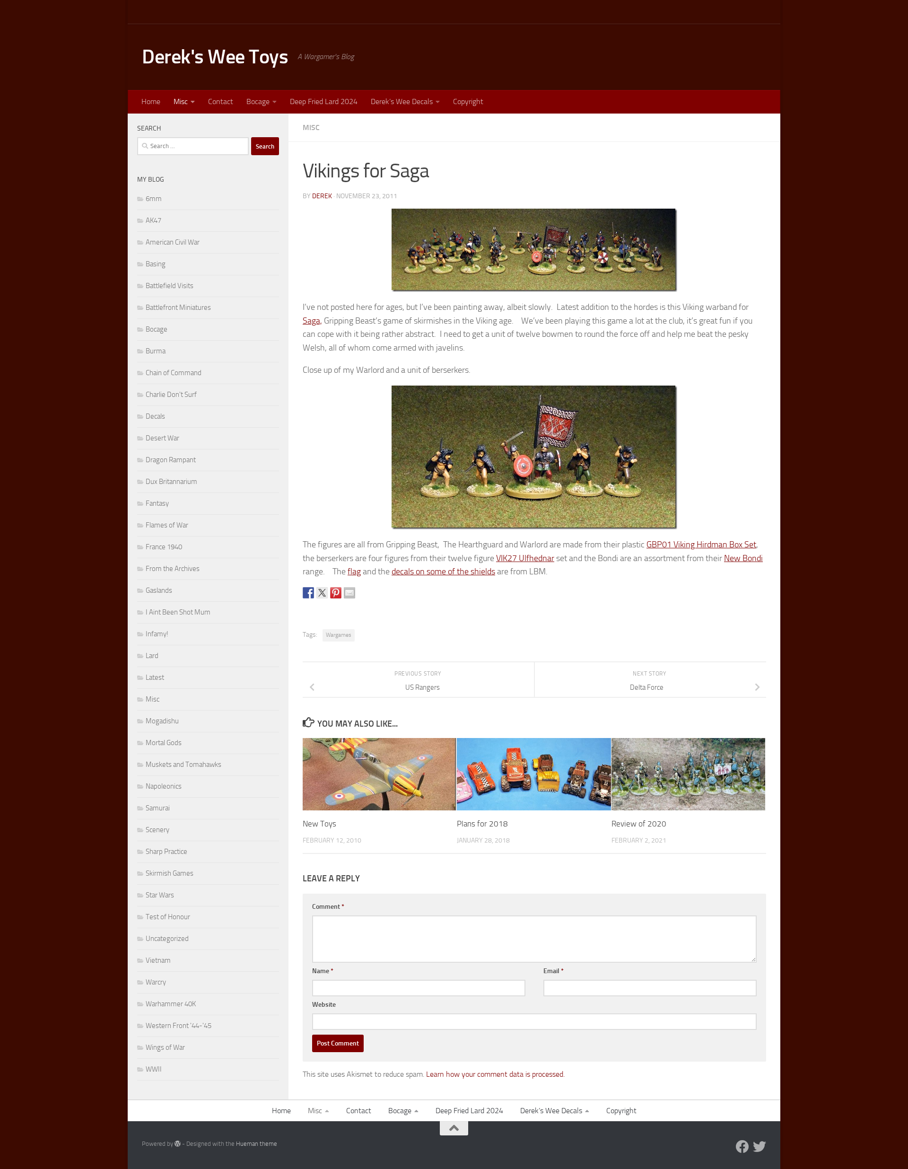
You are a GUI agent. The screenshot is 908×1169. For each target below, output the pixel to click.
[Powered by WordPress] (178, 1144)
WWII (154, 1069)
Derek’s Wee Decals (402, 101)
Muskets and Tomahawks (183, 764)
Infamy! (157, 634)
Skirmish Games (169, 873)
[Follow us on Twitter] (759, 1146)
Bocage (258, 101)
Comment (328, 907)
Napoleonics (164, 786)
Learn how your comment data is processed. (495, 1074)
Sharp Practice (166, 851)
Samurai (158, 808)
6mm (154, 198)
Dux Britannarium (171, 481)
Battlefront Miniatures (178, 307)
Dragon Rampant (171, 460)
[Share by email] (349, 592)
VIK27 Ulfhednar (525, 558)
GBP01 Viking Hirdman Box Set (701, 544)
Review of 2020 (638, 823)
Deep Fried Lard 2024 (324, 101)
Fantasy (157, 503)
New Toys (319, 823)
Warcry (156, 982)
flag (354, 571)
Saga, (312, 321)
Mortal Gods (164, 742)
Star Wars (160, 895)
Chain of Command (173, 373)
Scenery (157, 830)
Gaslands (159, 590)
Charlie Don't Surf (171, 394)
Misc (181, 101)
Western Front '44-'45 (178, 1025)
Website (324, 1005)
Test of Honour (168, 917)
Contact (220, 101)
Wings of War (165, 1047)
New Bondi (743, 558)
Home (150, 101)
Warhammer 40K (171, 1004)
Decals (155, 416)
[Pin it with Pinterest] (335, 592)
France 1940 (164, 547)
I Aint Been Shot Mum (178, 612)
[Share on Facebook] (308, 592)
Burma (156, 351)
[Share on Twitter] (322, 592)
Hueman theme (256, 1143)
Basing (156, 264)
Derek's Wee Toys (215, 57)
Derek (322, 196)
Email (553, 971)
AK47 (153, 220)
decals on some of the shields (443, 571)
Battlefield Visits (169, 285)
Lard (152, 655)
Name (322, 971)
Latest (155, 677)
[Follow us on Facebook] (742, 1146)
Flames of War (167, 525)
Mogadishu (162, 721)
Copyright (468, 101)
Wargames (338, 635)
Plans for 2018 (482, 823)
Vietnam (158, 960)
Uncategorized (167, 938)
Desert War (162, 438)
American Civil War (173, 242)
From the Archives (173, 568)
